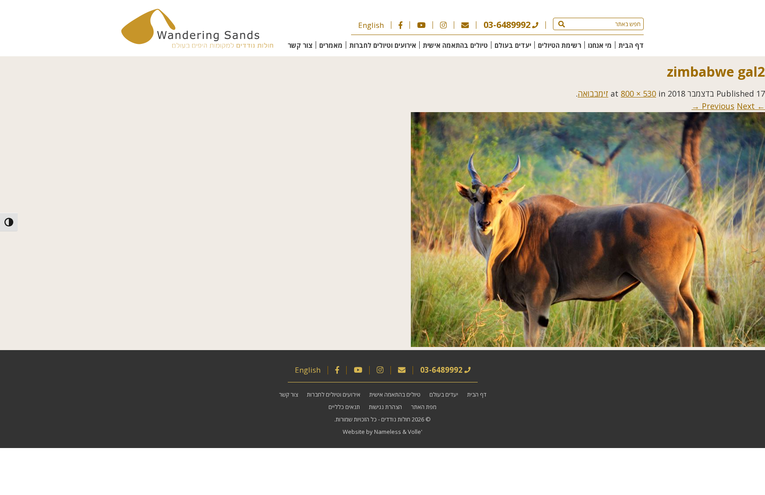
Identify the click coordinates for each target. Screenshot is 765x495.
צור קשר (300, 45)
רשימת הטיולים (559, 45)
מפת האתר (424, 407)
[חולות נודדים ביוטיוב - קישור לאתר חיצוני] (421, 25)
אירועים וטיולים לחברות (382, 45)
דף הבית (631, 45)
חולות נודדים (395, 419)
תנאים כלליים (344, 407)
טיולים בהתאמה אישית (455, 45)
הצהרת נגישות (385, 407)
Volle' (415, 432)
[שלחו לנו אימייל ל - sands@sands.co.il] (465, 25)
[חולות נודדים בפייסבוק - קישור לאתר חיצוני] (400, 25)
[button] (562, 24)
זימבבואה (593, 93)
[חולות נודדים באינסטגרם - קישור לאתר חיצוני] (443, 25)
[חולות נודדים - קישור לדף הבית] (197, 45)
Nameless (387, 432)
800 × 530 (638, 93)
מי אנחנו (600, 45)
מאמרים (331, 45)
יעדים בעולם (513, 45)
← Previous (733, 106)
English (371, 25)
